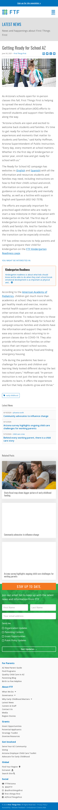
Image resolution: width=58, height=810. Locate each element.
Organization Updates (16, 628)
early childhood (12, 395)
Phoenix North (18, 412)
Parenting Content (14, 632)
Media (5, 712)
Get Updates (29, 649)
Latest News (11, 24)
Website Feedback (18, 807)
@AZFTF (8, 787)
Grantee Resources (11, 736)
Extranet (6, 770)
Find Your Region (10, 766)
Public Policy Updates (15, 640)
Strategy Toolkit (10, 733)
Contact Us (7, 709)
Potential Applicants (11, 729)
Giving (5, 749)
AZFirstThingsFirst (13, 797)
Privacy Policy (42, 805)
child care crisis (19, 434)
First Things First (20, 53)
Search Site (7, 773)
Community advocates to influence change (26, 416)
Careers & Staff (9, 706)
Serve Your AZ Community (14, 746)
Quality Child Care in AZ (13, 674)
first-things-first (12, 793)
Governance (7, 695)
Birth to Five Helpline (12, 681)
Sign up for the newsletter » (29, 3)
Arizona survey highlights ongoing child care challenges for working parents (27, 427)
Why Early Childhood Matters (16, 699)
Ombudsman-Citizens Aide (36, 807)
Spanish (35, 170)
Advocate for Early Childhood (16, 756)
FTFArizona (10, 783)
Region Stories (9, 716)
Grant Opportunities (15, 636)
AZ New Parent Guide (12, 667)
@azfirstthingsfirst (14, 790)
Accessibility (6, 807)
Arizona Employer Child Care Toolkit (19, 753)
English (21, 170)
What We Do (8, 691)
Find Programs (9, 671)
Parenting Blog (9, 678)
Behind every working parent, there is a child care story (27, 439)
